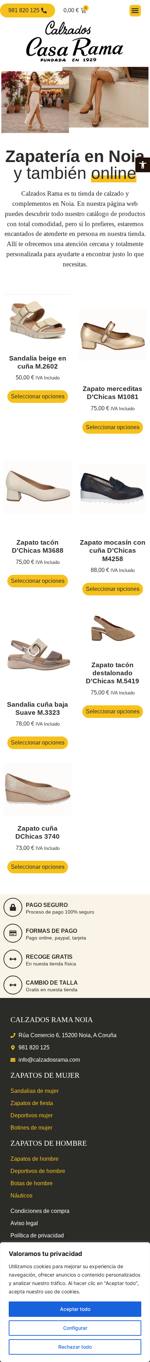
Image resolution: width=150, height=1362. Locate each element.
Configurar (75, 1328)
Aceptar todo (75, 1309)
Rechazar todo (75, 1347)
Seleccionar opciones (38, 396)
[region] (75, 1302)
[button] (142, 165)
